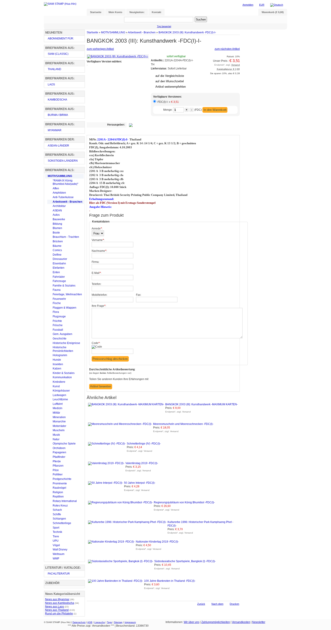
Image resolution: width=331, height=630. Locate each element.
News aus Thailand (57, 610)
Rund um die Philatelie (59, 613)
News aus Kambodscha (59, 603)
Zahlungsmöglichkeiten (215, 622)
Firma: (95, 261)
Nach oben (217, 604)
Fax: (138, 294)
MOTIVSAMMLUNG (113, 32)
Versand (235, 65)
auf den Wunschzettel (169, 81)
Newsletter (258, 622)
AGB (89, 622)
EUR (261, 4)
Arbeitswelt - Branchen (142, 32)
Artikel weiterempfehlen (170, 86)
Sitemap (118, 622)
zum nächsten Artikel (227, 48)
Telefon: (96, 284)
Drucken (234, 604)
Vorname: (98, 240)
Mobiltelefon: (99, 294)
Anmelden (248, 4)
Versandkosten (241, 622)
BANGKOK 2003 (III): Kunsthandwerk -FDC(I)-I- (187, 32)
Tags (109, 622)
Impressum (130, 622)
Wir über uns (191, 622)
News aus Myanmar (57, 599)
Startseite (92, 32)
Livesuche (99, 622)
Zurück (201, 604)
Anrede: (97, 228)
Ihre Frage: (99, 305)
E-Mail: (96, 273)
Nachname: (99, 250)
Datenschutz (79, 622)
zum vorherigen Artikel (100, 48)
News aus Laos (54, 606)
